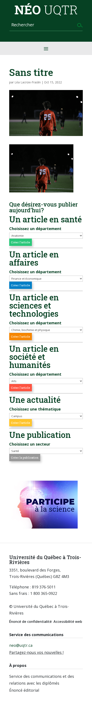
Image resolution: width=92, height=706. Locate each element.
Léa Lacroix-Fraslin (28, 82)
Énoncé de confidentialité (30, 621)
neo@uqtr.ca (21, 645)
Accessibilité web (67, 621)
